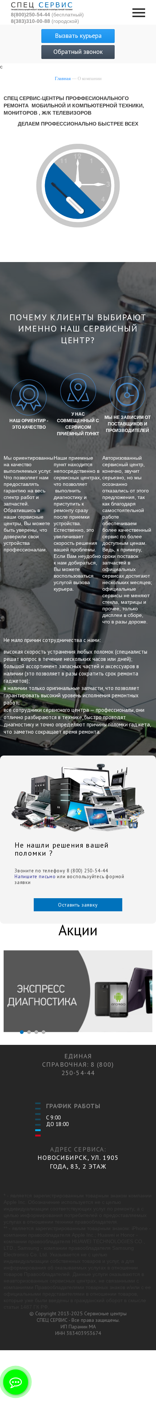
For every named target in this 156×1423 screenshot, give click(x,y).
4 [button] (43, 1032)
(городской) (45, 21)
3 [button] (36, 1032)
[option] (78, 992)
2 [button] (29, 1032)
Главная (63, 78)
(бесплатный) (47, 14)
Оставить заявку (78, 904)
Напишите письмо (35, 876)
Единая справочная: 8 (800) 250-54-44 (78, 1064)
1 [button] (22, 1032)
